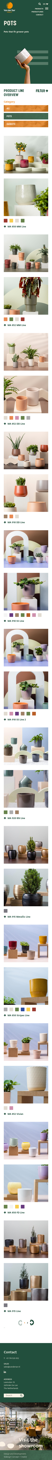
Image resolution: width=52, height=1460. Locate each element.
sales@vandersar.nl (12, 1366)
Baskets (11, 124)
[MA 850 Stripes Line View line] (26, 943)
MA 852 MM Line (17, 325)
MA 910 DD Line (16, 522)
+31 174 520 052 (12, 1358)
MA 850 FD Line (16, 1212)
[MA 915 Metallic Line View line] (26, 845)
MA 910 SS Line (16, 621)
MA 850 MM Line (17, 226)
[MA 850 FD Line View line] (26, 1140)
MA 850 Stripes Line (18, 1015)
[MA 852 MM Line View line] (26, 253)
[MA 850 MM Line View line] (26, 154)
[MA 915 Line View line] (26, 1239)
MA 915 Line (14, 1311)
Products (39, 9)
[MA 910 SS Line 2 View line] (26, 647)
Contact (39, 15)
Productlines (37, 12)
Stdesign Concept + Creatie (15, 1456)
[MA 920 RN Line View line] (26, 746)
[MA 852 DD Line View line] (26, 352)
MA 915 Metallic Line (19, 916)
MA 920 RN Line (16, 818)
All (8, 108)
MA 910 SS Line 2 (17, 719)
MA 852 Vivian (15, 1114)
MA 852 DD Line (16, 423)
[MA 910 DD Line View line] (26, 450)
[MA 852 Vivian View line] (26, 1042)
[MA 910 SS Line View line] (26, 549)
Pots (9, 116)
